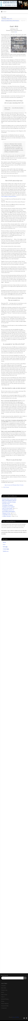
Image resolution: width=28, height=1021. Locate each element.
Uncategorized (4, 1008)
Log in (4, 544)
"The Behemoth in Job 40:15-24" (8, 509)
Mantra (14, 1017)
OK (24, 978)
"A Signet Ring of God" (6, 514)
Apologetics (3, 985)
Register (4, 542)
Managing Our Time (6, 513)
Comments (6, 549)
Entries (5, 546)
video (16, 31)
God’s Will (3, 17)
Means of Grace (4, 994)
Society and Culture (4, 1005)
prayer (8, 487)
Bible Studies (3, 987)
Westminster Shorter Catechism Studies (9, 499)
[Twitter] (24, 3)
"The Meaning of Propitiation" (7, 505)
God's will (5, 487)
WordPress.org (5, 551)
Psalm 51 (3, 996)
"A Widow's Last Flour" (6, 516)
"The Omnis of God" (6, 503)
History (2, 992)
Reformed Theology (10, 20)
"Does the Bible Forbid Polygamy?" (8, 511)
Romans (2, 1001)
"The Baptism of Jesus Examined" (8, 506)
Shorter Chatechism (16, 20)
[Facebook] (26, 3)
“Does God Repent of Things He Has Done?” (9, 196)
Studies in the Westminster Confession (9, 500)
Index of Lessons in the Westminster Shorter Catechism (14, 485)
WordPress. (17, 1017)
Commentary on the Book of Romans (9, 502)
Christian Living (3, 20)
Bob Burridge (4, 18)
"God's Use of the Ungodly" (7, 508)
